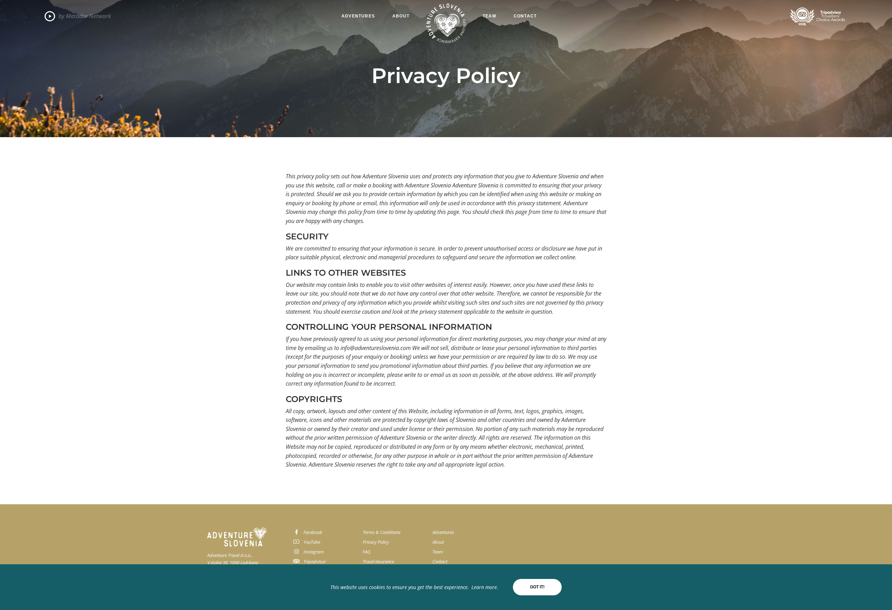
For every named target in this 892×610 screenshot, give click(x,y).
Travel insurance (378, 561)
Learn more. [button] (484, 587)
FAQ (366, 552)
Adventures (358, 16)
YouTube (311, 542)
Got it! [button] (537, 587)
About (400, 16)
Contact (525, 16)
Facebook (312, 532)
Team (489, 16)
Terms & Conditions (382, 532)
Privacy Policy (376, 542)
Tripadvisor (314, 561)
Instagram (313, 552)
